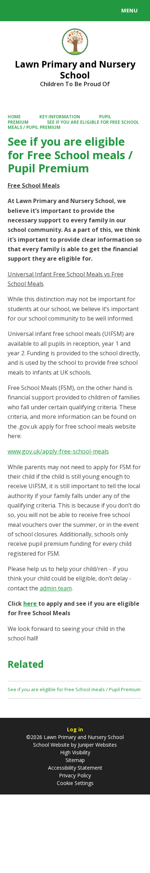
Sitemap (75, 760)
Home (14, 116)
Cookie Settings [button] (75, 783)
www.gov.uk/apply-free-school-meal (57, 451)
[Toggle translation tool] (32, 10)
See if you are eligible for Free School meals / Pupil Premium (73, 124)
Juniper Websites (96, 744)
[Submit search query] (88, 9)
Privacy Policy (75, 775)
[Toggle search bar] (14, 10)
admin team (56, 588)
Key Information (59, 116)
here (30, 604)
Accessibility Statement (75, 767)
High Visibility (75, 752)
